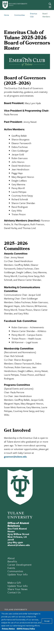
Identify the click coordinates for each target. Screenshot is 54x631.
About (11, 558)
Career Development (20, 565)
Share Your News (18, 589)
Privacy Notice (8, 628)
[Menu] (49, 6)
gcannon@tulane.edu (15, 456)
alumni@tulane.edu (19, 545)
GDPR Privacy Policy (26, 628)
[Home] (12, 5)
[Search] (49, 3)
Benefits (12, 561)
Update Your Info (18, 574)
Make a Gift (14, 582)
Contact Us (14, 592)
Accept (46, 621)
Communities (15, 571)
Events (11, 568)
